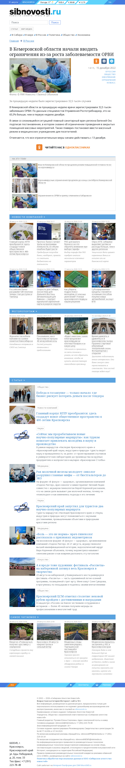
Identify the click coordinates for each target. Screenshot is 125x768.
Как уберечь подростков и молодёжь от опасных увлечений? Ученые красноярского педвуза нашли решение (75, 295)
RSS (12, 685)
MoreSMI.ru (86, 765)
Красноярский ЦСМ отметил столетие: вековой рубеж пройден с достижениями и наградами (69, 597)
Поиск (55, 22)
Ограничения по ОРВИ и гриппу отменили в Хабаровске (65, 195)
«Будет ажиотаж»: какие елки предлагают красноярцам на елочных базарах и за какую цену (76, 341)
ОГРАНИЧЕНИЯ (109, 80)
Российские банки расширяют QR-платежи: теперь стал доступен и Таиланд (21, 293)
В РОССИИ (111, 71)
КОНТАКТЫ (84, 685)
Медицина (42, 466)
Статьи (14, 29)
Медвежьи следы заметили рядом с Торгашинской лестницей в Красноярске (73, 647)
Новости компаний (47, 407)
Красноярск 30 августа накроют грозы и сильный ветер (47, 644)
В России (41, 34)
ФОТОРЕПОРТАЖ (24, 311)
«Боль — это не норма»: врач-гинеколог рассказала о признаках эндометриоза (64, 535)
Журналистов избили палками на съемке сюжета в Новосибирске (21, 338)
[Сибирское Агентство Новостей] (35, 11)
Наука (40, 428)
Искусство (42, 559)
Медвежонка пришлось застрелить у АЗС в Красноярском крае (103, 644)
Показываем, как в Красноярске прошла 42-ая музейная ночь (47, 338)
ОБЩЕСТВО (110, 74)
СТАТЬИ (18, 380)
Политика (54, 34)
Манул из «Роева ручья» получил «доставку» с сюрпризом (21, 644)
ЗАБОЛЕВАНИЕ (109, 77)
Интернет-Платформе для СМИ (66, 765)
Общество (69, 34)
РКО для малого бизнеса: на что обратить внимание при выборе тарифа (75, 245)
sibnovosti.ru (81, 709)
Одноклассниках (77, 147)
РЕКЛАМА (107, 685)
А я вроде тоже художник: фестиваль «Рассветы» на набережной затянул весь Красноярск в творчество (70, 568)
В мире (29, 34)
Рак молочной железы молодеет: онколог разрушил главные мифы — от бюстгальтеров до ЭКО (71, 475)
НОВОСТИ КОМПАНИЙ (28, 216)
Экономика (83, 34)
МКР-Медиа (26, 29)
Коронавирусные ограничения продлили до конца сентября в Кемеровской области (75, 181)
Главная (14, 41)
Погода (43, 2)
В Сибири (17, 34)
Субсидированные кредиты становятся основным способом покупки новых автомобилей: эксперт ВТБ (102, 295)
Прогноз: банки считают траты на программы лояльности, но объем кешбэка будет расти (48, 245)
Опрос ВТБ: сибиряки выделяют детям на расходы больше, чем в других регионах (103, 245)
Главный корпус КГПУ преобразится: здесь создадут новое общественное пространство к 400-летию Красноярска (19, 247)
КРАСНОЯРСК (28, 2)
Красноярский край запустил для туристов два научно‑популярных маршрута (69, 507)
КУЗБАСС (111, 82)
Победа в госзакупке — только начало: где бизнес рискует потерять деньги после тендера (70, 394)
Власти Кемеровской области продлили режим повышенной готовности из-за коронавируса (75, 166)
